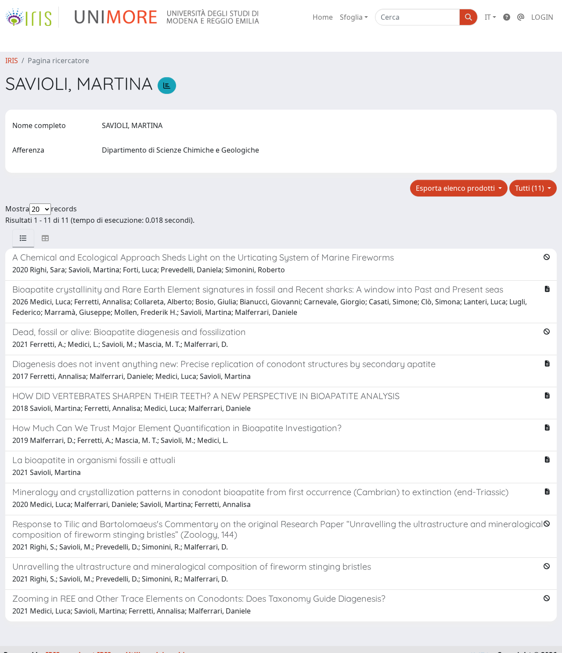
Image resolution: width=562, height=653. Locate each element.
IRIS (11, 60)
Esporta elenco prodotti (456, 188)
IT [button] (488, 17)
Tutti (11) (530, 188)
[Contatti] (521, 17)
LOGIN (542, 17)
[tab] (23, 238)
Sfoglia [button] (351, 17)
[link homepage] (32, 17)
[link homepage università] (167, 17)
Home (323, 17)
